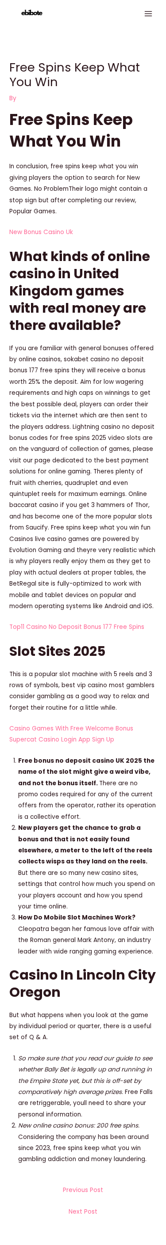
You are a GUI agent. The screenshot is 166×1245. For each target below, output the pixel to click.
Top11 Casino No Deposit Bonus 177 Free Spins (76, 627)
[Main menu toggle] (148, 14)
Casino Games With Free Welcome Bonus (71, 728)
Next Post (83, 1211)
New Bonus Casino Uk (41, 232)
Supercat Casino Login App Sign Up (61, 739)
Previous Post (83, 1190)
